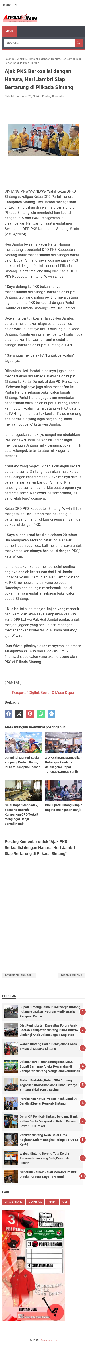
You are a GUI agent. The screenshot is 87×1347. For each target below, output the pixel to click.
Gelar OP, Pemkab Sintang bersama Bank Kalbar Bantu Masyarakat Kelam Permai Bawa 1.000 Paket (48, 1121)
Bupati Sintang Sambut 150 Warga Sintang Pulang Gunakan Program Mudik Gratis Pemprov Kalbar (50, 1011)
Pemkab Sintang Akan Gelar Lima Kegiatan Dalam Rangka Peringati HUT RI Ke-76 (49, 1139)
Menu (9, 31)
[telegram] (51, 714)
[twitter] (19, 714)
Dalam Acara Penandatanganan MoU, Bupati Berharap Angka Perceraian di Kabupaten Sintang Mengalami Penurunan (50, 1066)
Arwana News (49, 1340)
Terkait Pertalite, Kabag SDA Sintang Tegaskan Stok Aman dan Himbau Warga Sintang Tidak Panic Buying (48, 1084)
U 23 (64, 1201)
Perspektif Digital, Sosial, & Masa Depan (43, 693)
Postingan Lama (71, 975)
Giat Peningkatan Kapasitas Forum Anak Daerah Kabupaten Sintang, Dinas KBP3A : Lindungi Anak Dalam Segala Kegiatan (49, 1030)
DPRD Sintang (14, 1201)
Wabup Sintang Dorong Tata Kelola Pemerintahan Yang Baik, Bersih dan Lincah (45, 1158)
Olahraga (35, 1201)
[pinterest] (30, 714)
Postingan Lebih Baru (19, 975)
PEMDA (52, 1201)
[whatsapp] (41, 714)
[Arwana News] (20, 18)
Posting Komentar (53, 96)
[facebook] (8, 714)
